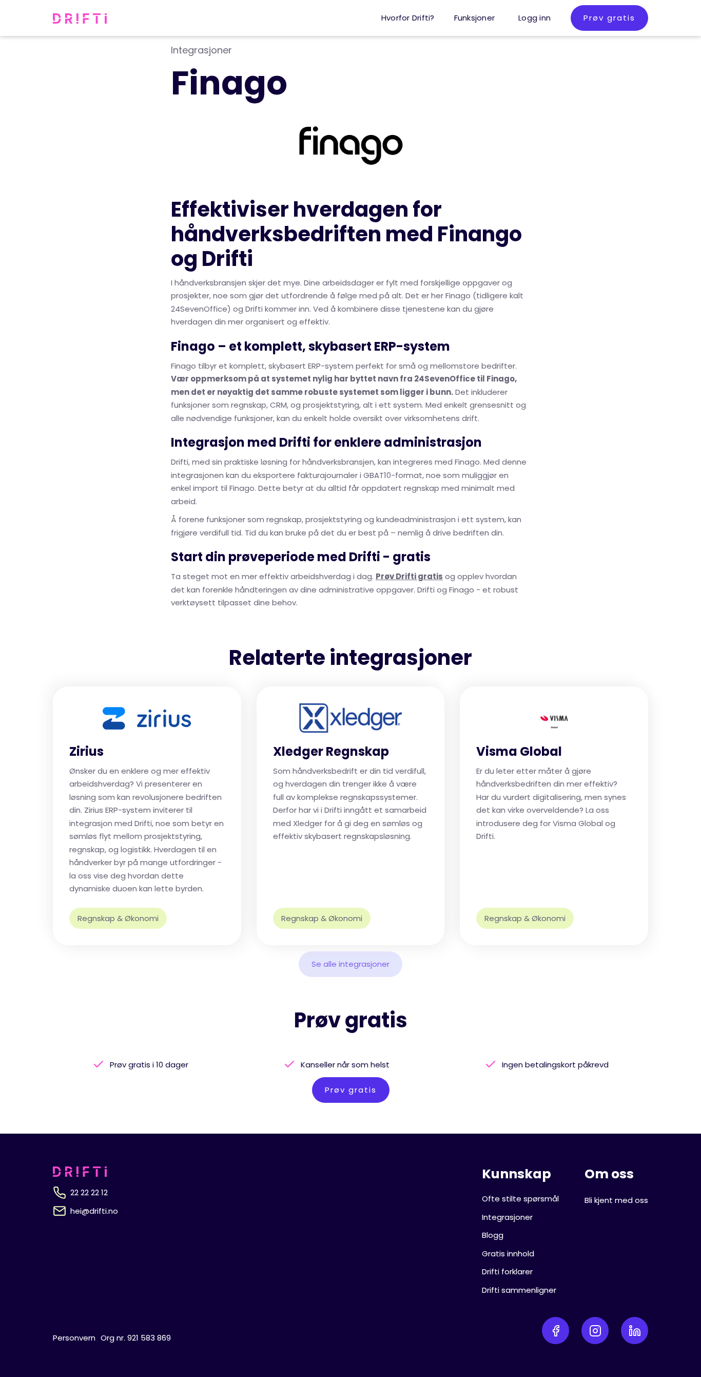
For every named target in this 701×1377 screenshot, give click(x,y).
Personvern (74, 1337)
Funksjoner (474, 17)
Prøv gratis (609, 17)
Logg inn (534, 17)
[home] (80, 18)
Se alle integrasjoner (350, 964)
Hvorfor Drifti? (408, 17)
